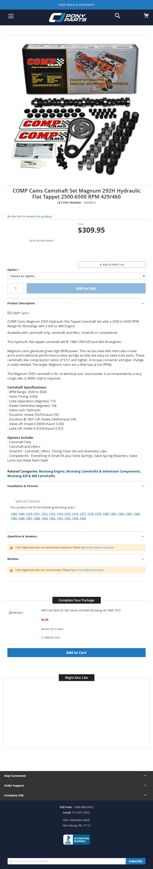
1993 (75, 518)
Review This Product (52, 629)
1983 (129, 514)
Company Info (14, 795)
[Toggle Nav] (11, 16)
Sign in (74, 570)
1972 (44, 514)
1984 (136, 514)
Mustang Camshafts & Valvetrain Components (103, 471)
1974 (60, 514)
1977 (82, 514)
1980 (106, 514)
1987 (29, 518)
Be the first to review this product (29, 216)
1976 (75, 514)
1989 (44, 518)
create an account (103, 547)
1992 (67, 518)
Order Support (14, 785)
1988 (36, 518)
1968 (14, 514)
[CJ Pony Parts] (73, 18)
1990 (52, 518)
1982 (121, 514)
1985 (14, 518)
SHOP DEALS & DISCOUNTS (76, 5)
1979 (98, 514)
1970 (29, 514)
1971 (36, 514)
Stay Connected (15, 776)
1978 (90, 514)
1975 (67, 514)
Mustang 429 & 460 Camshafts (31, 476)
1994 (82, 518)
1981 (113, 514)
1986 (21, 518)
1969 (21, 514)
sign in (85, 547)
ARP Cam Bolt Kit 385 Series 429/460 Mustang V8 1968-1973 (81, 610)
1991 (60, 518)
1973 (52, 514)
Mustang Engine (52, 471)
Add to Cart (76, 652)
